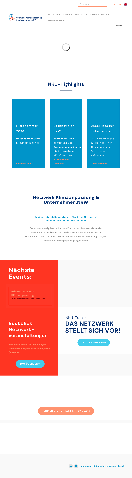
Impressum (86, 466)
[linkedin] (71, 466)
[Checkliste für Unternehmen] (103, 99)
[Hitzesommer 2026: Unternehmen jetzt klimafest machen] (28, 99)
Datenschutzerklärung (104, 466)
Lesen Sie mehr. (24, 163)
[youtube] (76, 466)
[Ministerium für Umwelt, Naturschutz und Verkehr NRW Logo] (112, 437)
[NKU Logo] (25, 14)
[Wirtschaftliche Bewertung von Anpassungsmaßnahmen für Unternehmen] (66, 99)
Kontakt (121, 466)
